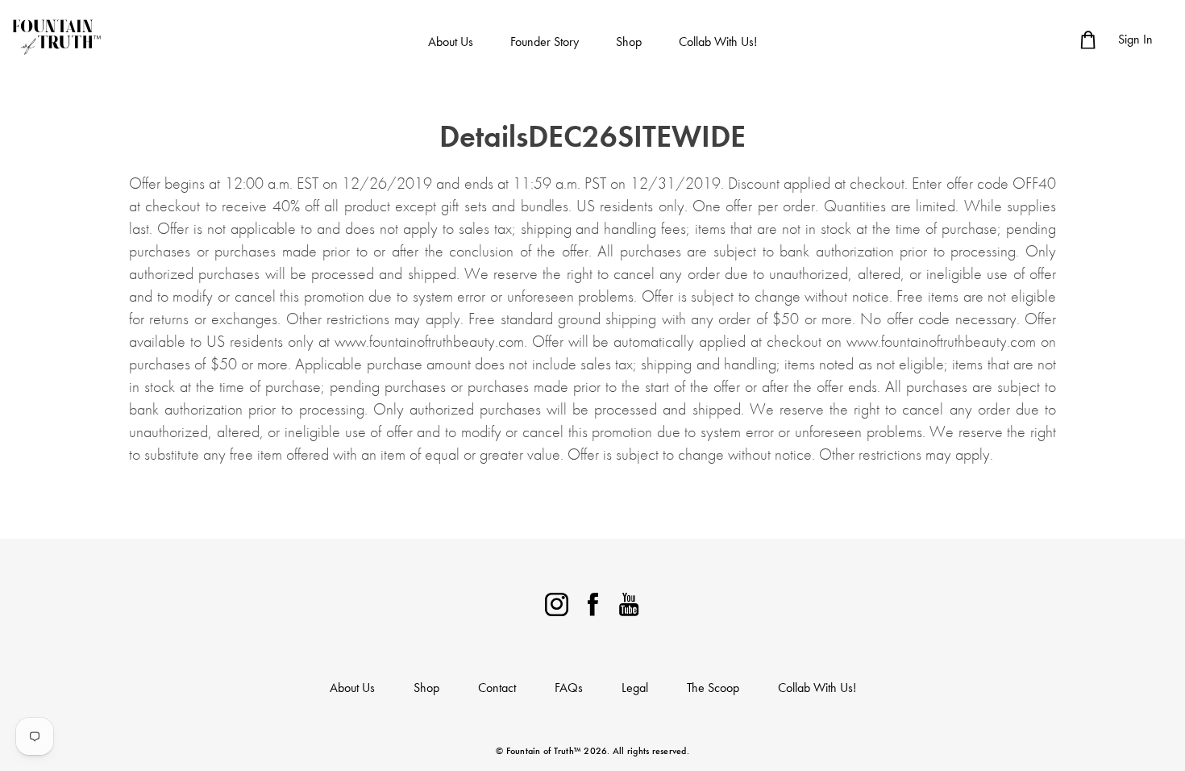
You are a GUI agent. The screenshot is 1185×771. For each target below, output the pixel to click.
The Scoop (713, 687)
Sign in (1135, 39)
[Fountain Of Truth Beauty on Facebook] (593, 602)
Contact (497, 687)
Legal (635, 687)
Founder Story (544, 41)
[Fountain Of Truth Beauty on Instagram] (556, 602)
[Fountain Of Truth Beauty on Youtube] (629, 602)
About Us (450, 41)
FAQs (569, 687)
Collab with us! (718, 41)
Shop (629, 41)
